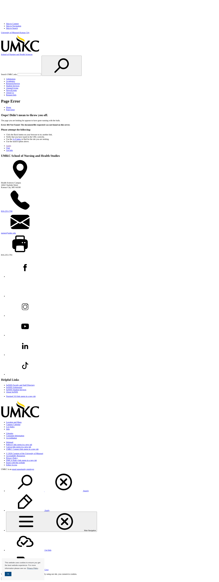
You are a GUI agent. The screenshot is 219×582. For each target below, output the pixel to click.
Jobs (8, 429)
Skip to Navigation (13, 26)
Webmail (9, 442)
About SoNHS (12, 392)
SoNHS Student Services (16, 390)
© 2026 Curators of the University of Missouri (24, 453)
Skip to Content (12, 24)
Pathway (19, 445)
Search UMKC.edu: (9, 74)
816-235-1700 (6, 211)
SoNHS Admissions (14, 387)
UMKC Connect (22, 449)
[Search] (62, 66)
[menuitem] (112, 482)
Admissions (10, 79)
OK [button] (8, 574)
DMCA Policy (21, 460)
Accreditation (11, 438)
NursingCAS (21, 396)
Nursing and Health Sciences (16, 54)
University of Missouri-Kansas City (15, 33)
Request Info (11, 95)
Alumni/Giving (12, 88)
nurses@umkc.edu (8, 233)
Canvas (18, 447)
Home (8, 107)
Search (86, 491)
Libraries (9, 433)
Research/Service (13, 83)
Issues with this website (15, 463)
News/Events (11, 90)
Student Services (12, 86)
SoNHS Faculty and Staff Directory (20, 385)
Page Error (10, 110)
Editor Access (11, 465)
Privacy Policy (12, 458)
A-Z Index (17, 139)
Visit (8, 148)
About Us (10, 93)
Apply (8, 146)
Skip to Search (12, 28)
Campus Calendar (13, 424)
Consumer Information (15, 436)
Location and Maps (14, 422)
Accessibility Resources (15, 456)
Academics (10, 81)
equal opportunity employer (23, 469)
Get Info (9, 150)
